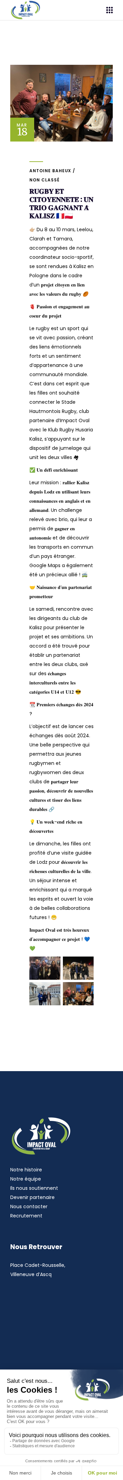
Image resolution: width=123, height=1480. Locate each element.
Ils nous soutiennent (34, 1188)
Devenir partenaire (32, 1197)
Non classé (44, 180)
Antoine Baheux (50, 171)
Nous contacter (28, 1206)
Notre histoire (26, 1169)
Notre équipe (25, 1178)
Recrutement (26, 1215)
